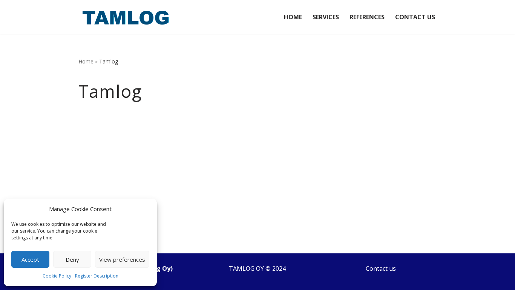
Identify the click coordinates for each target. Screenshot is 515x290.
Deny (72, 259)
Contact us (381, 268)
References (367, 17)
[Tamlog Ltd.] (125, 17)
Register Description (96, 276)
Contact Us (415, 17)
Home (293, 17)
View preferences (122, 259)
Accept (30, 259)
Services (326, 17)
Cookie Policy (57, 276)
